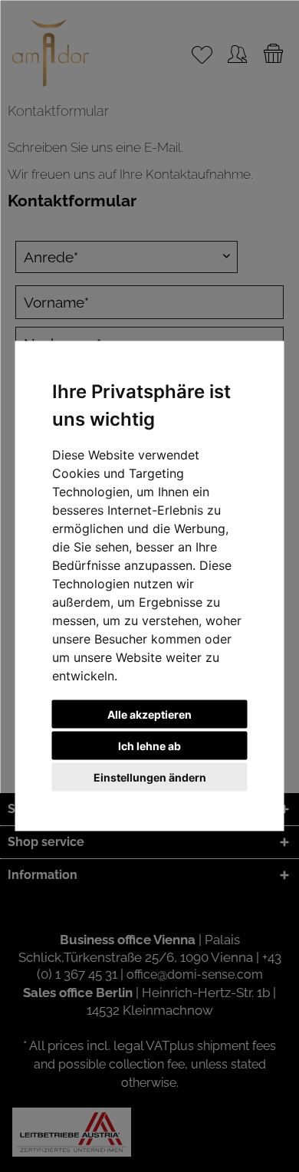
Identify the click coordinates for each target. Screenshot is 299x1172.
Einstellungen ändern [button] (150, 777)
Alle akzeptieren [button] (149, 714)
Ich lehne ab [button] (149, 745)
